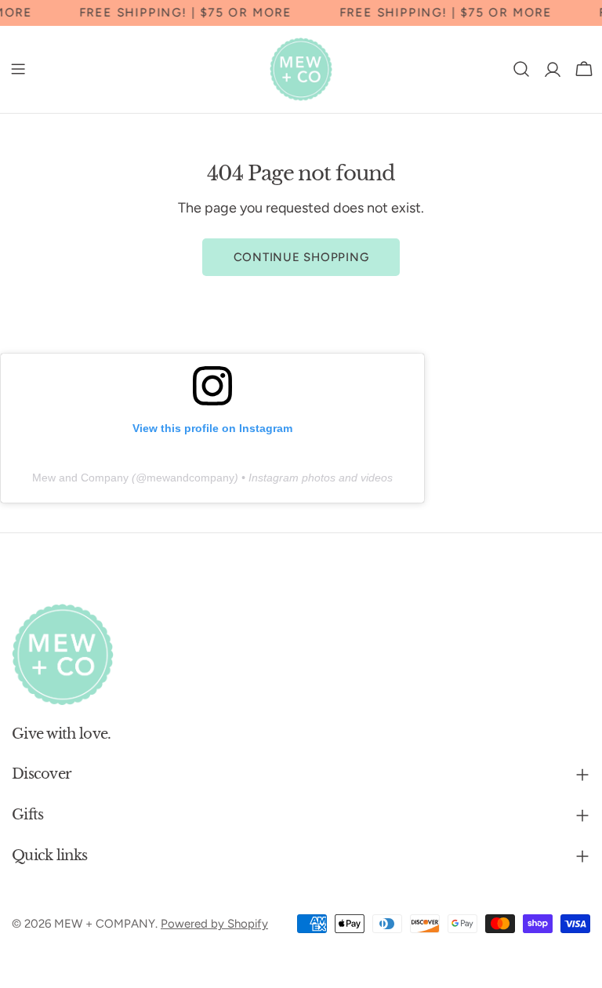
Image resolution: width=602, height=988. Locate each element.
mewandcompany (190, 477)
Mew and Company (80, 477)
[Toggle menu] (18, 69)
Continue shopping (301, 257)
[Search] (521, 69)
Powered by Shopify (214, 924)
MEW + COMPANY (104, 924)
